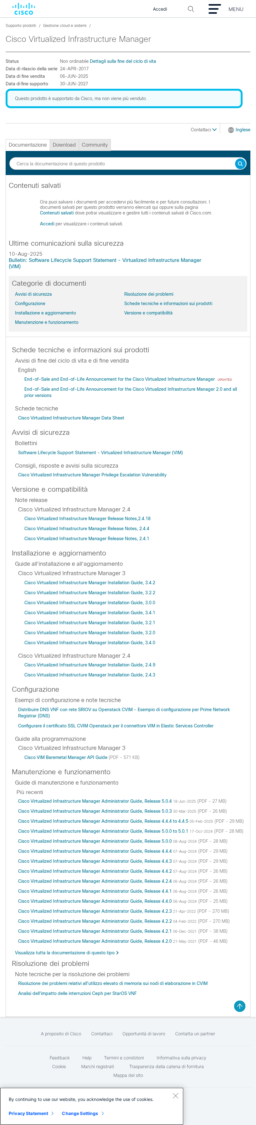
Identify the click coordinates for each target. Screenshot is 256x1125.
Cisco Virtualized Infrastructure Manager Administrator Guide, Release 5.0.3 (95, 811)
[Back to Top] (239, 1006)
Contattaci (201, 129)
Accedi (47, 223)
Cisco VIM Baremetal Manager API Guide (66, 757)
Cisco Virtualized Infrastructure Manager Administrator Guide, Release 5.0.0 (95, 841)
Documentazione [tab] (28, 145)
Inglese (243, 129)
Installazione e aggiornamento (45, 312)
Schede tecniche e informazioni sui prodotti (168, 303)
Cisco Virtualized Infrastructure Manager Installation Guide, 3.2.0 (89, 632)
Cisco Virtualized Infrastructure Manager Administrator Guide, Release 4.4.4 (95, 851)
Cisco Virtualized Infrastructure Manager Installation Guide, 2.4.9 (89, 664)
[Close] (175, 1095)
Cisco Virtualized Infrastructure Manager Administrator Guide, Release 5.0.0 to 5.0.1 (104, 831)
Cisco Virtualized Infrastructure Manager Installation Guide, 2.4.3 (89, 674)
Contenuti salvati (57, 212)
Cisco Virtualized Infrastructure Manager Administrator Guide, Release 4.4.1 (95, 891)
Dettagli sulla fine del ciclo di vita (123, 61)
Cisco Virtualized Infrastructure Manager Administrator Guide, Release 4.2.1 (95, 931)
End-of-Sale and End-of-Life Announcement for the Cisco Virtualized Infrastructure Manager (120, 379)
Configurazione (30, 303)
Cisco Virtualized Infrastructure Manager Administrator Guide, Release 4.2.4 (95, 881)
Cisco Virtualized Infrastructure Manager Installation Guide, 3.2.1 (89, 622)
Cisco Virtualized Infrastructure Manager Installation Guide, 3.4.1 (89, 612)
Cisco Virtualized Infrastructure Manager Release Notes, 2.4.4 (86, 528)
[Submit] (240, 164)
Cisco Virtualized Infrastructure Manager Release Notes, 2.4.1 (86, 538)
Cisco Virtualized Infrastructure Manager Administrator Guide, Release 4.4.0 (95, 901)
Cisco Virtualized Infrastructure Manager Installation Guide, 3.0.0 (89, 602)
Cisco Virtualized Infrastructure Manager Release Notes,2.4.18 (87, 518)
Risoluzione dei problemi (148, 294)
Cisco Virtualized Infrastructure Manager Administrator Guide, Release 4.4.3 (95, 861)
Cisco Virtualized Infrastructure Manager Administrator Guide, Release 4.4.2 (95, 871)
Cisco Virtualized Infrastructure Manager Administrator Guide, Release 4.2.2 (95, 921)
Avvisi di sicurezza (33, 294)
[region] (92, 1106)
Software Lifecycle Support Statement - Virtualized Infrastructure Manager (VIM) (100, 452)
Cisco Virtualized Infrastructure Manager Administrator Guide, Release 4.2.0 (95, 941)
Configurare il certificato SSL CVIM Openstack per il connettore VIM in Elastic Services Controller (116, 725)
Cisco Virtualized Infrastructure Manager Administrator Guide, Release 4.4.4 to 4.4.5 (104, 821)
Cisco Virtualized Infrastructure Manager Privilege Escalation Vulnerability (92, 474)
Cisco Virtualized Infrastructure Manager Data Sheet (71, 417)
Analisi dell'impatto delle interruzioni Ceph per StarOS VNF (77, 993)
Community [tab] (95, 145)
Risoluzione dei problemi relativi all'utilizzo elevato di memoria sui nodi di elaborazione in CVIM (113, 983)
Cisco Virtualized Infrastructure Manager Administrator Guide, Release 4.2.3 (95, 911)
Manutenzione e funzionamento (46, 322)
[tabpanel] (128, 207)
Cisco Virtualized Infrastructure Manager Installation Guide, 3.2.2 (89, 592)
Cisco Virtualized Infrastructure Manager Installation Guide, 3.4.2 (89, 582)
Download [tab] (64, 145)
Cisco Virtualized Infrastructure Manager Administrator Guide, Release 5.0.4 (95, 801)
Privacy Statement (28, 1113)
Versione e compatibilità (148, 312)
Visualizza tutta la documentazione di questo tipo (65, 952)
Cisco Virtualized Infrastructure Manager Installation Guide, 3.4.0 (89, 642)
